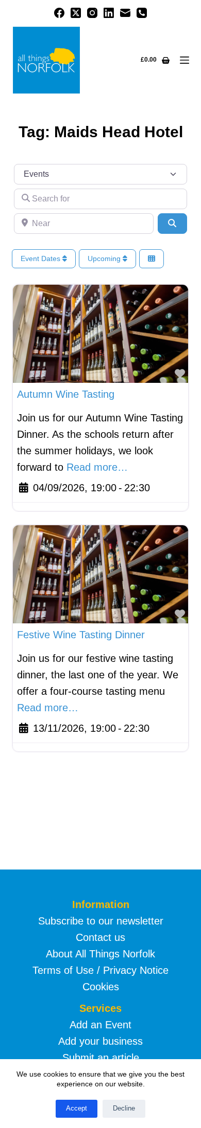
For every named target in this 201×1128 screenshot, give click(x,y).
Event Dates (41, 258)
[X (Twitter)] (76, 13)
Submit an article (100, 1057)
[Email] (125, 13)
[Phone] (142, 13)
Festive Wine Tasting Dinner (81, 634)
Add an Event (100, 1024)
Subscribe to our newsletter (100, 921)
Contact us (100, 937)
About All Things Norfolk (100, 953)
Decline (124, 1108)
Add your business (100, 1041)
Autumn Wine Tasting (65, 394)
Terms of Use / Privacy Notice (100, 970)
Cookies (100, 986)
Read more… (97, 467)
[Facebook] (59, 13)
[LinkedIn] (109, 13)
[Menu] (184, 60)
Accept (76, 1108)
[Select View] (151, 258)
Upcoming (105, 258)
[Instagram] (92, 13)
